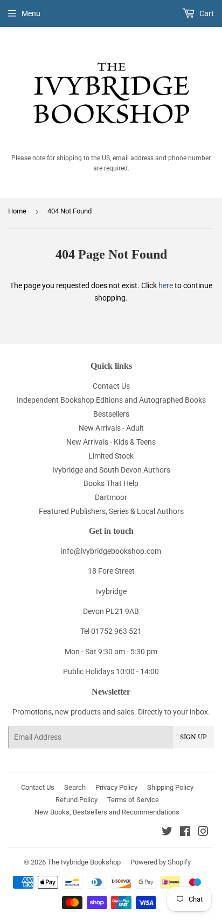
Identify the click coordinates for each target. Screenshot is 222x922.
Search (75, 787)
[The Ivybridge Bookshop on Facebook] (185, 832)
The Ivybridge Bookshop (84, 862)
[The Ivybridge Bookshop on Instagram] (203, 832)
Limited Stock (111, 456)
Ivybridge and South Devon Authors (111, 470)
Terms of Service (133, 800)
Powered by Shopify (160, 862)
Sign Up (193, 737)
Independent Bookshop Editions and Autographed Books (111, 400)
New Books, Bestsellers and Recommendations (106, 812)
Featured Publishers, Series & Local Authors (111, 511)
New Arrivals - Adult (111, 428)
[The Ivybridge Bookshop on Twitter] (167, 832)
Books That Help (111, 483)
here (165, 285)
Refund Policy (77, 800)
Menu (31, 13)
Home (17, 211)
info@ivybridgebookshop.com (111, 551)
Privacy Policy (116, 787)
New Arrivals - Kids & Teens (111, 442)
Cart (206, 13)
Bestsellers (111, 414)
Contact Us (111, 386)
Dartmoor (111, 497)
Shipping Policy (170, 787)
